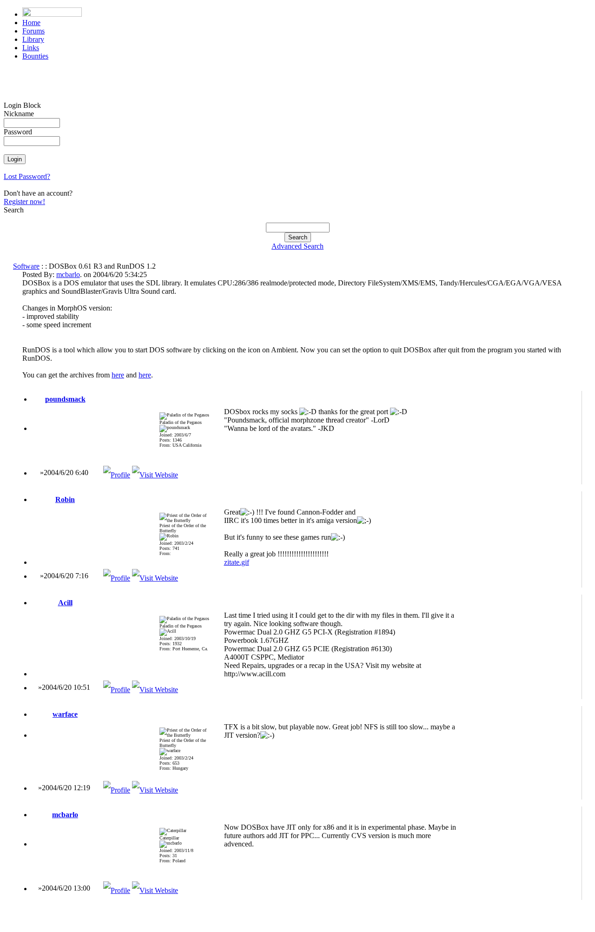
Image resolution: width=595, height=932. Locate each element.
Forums (33, 31)
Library (33, 39)
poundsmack (65, 399)
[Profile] (116, 475)
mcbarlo (68, 274)
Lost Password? (27, 176)
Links (30, 48)
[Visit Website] (155, 475)
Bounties (35, 56)
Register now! (24, 201)
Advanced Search (297, 246)
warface (65, 714)
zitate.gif (236, 562)
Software (26, 266)
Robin (65, 499)
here (118, 375)
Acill (65, 603)
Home (31, 22)
